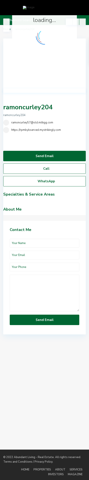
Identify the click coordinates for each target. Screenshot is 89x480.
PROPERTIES (42, 470)
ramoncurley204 (28, 107)
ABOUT (60, 470)
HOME (25, 470)
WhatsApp (46, 181)
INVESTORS (56, 474)
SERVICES (76, 470)
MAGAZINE (75, 474)
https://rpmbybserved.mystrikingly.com (36, 130)
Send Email (45, 156)
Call (45, 168)
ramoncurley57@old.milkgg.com (32, 123)
